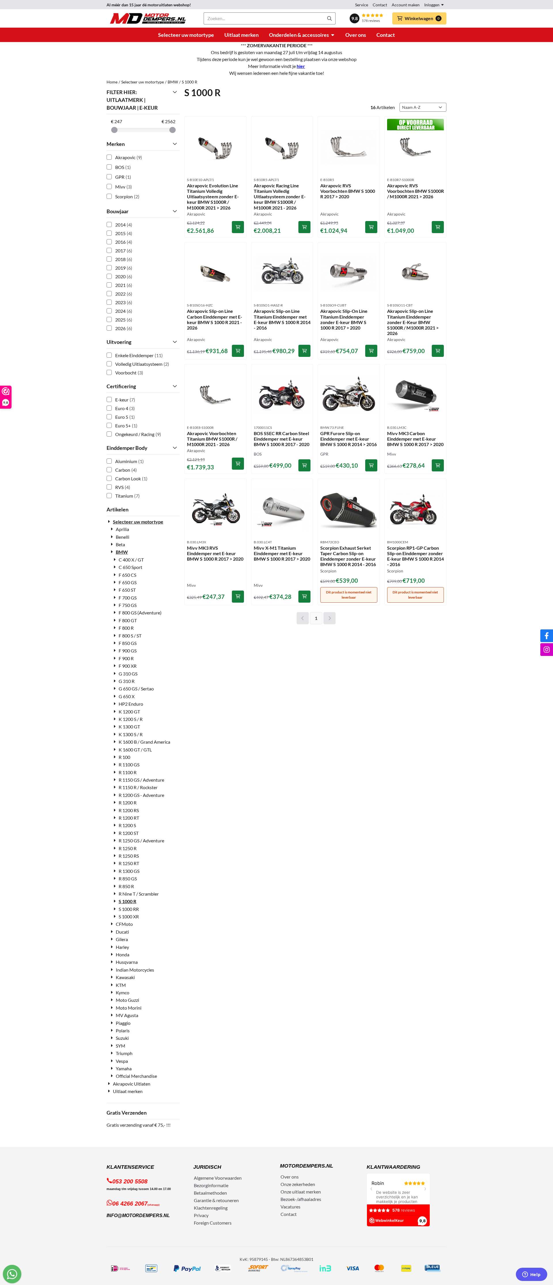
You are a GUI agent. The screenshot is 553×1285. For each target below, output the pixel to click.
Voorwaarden (228, 1178)
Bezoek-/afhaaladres (301, 1199)
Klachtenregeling (211, 1207)
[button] (419, 18)
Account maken (406, 4)
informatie (218, 1185)
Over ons (290, 1176)
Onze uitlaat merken (301, 1191)
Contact (380, 4)
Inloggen (432, 4)
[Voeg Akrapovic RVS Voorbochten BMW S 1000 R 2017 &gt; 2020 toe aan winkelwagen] (371, 227)
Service (361, 4)
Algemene (204, 1178)
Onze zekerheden (298, 1184)
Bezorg (201, 1185)
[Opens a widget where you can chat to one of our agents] (531, 1275)
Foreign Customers (213, 1222)
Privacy (201, 1215)
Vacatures (290, 1206)
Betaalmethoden (210, 1192)
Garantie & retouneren (216, 1200)
